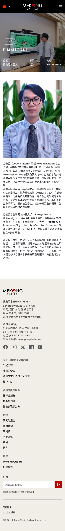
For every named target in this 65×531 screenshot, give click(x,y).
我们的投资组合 (11, 390)
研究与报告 (9, 420)
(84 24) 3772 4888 (19, 335)
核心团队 (9, 41)
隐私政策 (30, 492)
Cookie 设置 (9, 512)
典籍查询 (8, 426)
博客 (5, 448)
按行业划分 (9, 395)
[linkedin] (31, 346)
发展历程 (8, 365)
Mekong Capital (12, 461)
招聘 (5, 456)
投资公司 (8, 467)
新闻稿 (6, 431)
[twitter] (22, 346)
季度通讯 (8, 437)
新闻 (5, 442)
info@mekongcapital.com (25, 317)
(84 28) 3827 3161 (19, 313)
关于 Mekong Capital (15, 360)
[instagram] (14, 346)
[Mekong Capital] (32, 6)
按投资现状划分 (11, 406)
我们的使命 (9, 371)
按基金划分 (9, 401)
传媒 (5, 415)
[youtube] (39, 346)
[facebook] (5, 346)
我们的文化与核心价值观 (16, 376)
